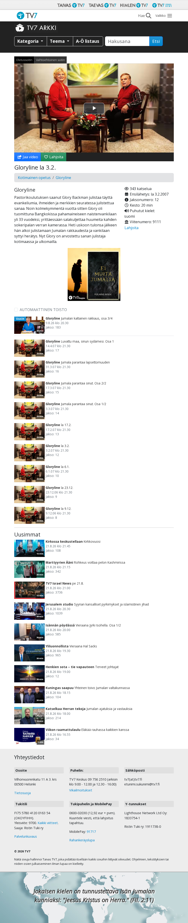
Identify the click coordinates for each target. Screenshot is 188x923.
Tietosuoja (22, 793)
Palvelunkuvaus (25, 836)
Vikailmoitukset (80, 790)
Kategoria (28, 41)
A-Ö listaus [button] (87, 41)
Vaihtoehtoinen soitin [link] (50, 60)
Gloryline (63, 177)
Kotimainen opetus (34, 177)
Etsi (156, 41)
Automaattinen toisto (43, 309)
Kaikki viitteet (48, 823)
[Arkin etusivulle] (36, 27)
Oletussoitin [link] (24, 60)
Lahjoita (55, 156)
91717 (91, 831)
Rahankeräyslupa (82, 840)
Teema (58, 41)
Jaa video (30, 156)
